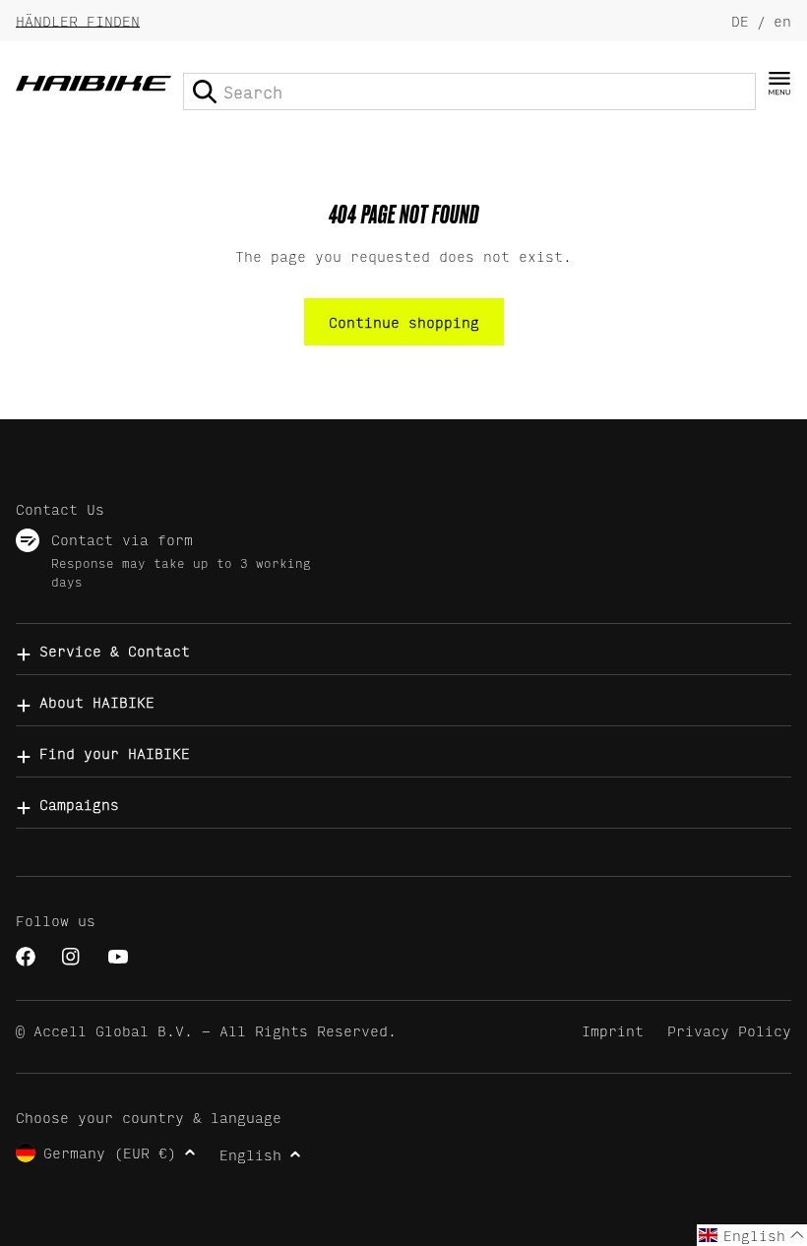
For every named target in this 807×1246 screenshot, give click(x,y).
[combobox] (469, 91)
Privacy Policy (729, 1030)
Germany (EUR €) (109, 1152)
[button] (752, 1235)
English (250, 1154)
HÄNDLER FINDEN (78, 20)
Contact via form (122, 539)
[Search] (205, 91)
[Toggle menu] (779, 83)
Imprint (613, 1030)
